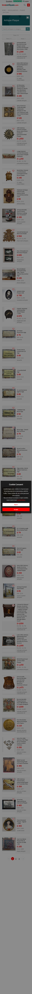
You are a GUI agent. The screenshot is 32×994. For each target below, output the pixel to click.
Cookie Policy (21, 500)
